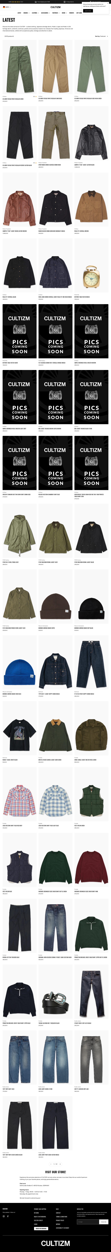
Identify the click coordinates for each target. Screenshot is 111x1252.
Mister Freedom (43, 162)
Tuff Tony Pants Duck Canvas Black (12, 1155)
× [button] (107, 3)
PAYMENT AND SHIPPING (40, 1209)
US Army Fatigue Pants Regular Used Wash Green (87, 98)
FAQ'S (57, 1209)
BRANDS (26, 13)
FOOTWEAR (55, 13)
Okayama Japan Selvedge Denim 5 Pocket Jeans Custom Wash (55, 957)
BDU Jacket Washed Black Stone (83, 429)
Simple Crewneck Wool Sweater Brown (85, 363)
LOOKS (35, 1224)
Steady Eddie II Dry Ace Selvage (82, 1023)
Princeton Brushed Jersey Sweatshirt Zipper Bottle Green (90, 957)
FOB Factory (42, 360)
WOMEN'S (71, 13)
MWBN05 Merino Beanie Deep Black (83, 628)
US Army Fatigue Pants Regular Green (13, 99)
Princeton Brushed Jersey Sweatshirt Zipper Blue (16, 1023)
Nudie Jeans (77, 1021)
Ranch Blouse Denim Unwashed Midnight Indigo (52, 231)
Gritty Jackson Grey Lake (81, 1089)
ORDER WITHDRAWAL (41, 1229)
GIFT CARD (79, 13)
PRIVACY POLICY (60, 1220)
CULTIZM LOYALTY (38, 1220)
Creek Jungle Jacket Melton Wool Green (85, 760)
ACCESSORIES (44, 13)
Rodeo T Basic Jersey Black (10, 760)
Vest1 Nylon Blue (7, 891)
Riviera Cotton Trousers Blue (11, 957)
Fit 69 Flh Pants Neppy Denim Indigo (84, 694)
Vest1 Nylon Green (79, 826)
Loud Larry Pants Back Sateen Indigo (49, 1155)
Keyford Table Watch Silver (10, 363)
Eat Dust (41, 691)
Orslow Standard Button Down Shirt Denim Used (16, 494)
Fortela (40, 757)
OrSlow (4, 96)
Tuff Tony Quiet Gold (8, 1089)
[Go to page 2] (60, 1164)
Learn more (88, 11)
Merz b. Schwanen (43, 626)
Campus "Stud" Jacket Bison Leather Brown (15, 231)
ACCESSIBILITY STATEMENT (62, 1228)
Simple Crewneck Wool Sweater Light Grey (14, 429)
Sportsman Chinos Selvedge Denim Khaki (50, 165)
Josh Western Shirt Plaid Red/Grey (12, 826)
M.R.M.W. (76, 294)
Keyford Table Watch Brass (82, 297)
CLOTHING (34, 13)
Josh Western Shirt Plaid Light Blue (49, 826)
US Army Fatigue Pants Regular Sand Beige (50, 98)
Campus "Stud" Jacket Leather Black (84, 165)
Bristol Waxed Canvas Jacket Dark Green (50, 760)
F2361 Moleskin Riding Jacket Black (84, 562)
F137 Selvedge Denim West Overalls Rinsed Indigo (52, 363)
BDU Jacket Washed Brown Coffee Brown (50, 429)
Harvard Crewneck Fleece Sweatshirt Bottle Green (53, 891)
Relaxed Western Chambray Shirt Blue (49, 494)
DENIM (63, 13)
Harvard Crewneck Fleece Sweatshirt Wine (86, 891)
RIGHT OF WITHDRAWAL (40, 1217)
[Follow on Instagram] (4, 1216)
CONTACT (58, 1213)
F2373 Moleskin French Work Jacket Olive (14, 628)
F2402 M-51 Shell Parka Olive (10, 562)
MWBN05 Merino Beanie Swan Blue (12, 694)
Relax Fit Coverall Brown (81, 231)
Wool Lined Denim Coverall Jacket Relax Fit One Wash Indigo (55, 297)
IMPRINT (58, 1224)
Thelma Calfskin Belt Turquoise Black (49, 1023)
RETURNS (36, 1213)
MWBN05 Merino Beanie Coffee (47, 628)
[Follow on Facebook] (8, 1216)
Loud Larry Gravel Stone (45, 1089)
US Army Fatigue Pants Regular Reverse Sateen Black (17, 165)
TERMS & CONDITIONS (61, 1217)
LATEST (19, 13)
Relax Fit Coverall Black (9, 297)
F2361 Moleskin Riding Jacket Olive (48, 562)
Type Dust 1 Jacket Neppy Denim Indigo (49, 694)
